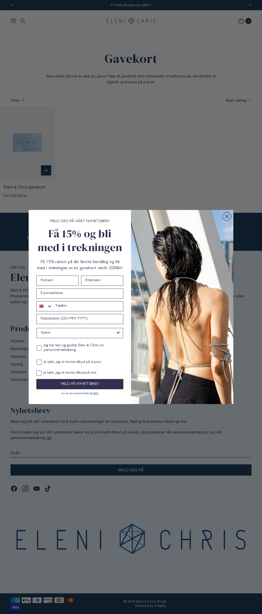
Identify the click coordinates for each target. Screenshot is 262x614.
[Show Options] (118, 333)
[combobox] (44, 306)
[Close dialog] (226, 216)
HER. (96, 393)
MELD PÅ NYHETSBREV (80, 384)
